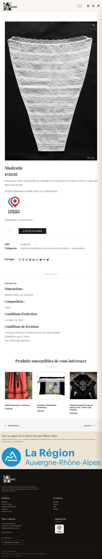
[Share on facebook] (19, 259)
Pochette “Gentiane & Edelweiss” (46, 406)
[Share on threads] (26, 259)
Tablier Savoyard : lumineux (17, 405)
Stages (55, 504)
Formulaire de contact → (12, 542)
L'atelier (55, 502)
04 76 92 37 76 (6, 532)
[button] (93, 25)
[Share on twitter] (23, 259)
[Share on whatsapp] (37, 259)
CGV (12, 556)
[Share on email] (47, 259)
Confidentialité (18, 556)
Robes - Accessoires (73, 248)
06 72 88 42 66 (6, 538)
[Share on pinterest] (30, 259)
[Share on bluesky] (40, 259)
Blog (54, 506)
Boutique (4, 502)
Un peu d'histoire (7, 504)
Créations (5, 509)
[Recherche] (93, 6)
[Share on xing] (44, 259)
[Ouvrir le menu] (79, 6)
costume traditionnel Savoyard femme (40, 248)
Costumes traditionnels (9, 506)
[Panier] (88, 6)
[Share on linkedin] (33, 259)
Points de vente (6, 511)
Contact (55, 509)
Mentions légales (5, 556)
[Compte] (98, 6)
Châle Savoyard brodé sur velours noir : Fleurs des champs (81, 407)
